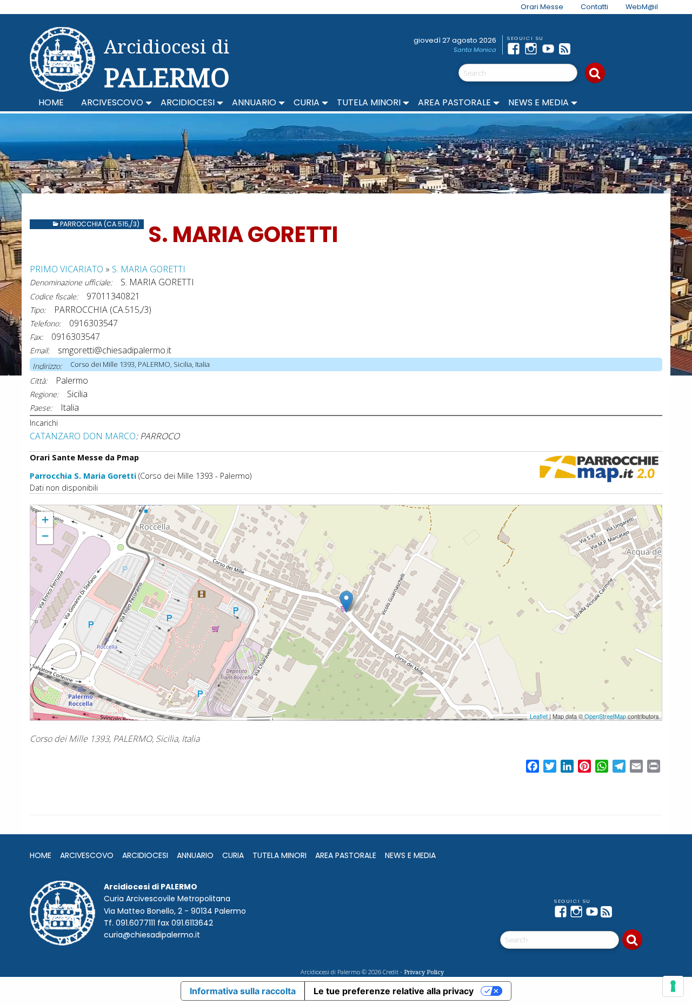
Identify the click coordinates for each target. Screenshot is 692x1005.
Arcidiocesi (188, 102)
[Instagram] (533, 48)
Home (51, 102)
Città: (38, 381)
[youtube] (550, 48)
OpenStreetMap (605, 716)
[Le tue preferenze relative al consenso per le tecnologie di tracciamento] (673, 986)
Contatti (594, 6)
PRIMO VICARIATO (66, 269)
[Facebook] (515, 48)
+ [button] (45, 519)
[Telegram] (585, 48)
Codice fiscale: (54, 296)
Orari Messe (542, 6)
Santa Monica (475, 49)
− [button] (45, 535)
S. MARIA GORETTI (148, 269)
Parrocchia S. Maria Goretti (83, 476)
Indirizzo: (47, 366)
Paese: (41, 408)
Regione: (44, 394)
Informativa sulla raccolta (243, 991)
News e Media (538, 102)
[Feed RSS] (567, 48)
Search (595, 72)
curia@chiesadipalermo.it (152, 934)
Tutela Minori (369, 102)
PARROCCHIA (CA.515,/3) (99, 224)
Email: (39, 350)
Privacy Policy (424, 972)
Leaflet (539, 716)
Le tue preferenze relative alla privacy (394, 991)
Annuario (254, 102)
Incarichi (44, 423)
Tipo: (37, 310)
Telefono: (45, 323)
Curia (307, 102)
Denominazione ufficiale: (71, 282)
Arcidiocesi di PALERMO (167, 64)
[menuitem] (535, 7)
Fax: (36, 337)
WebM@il (642, 6)
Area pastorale (454, 102)
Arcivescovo (112, 102)
